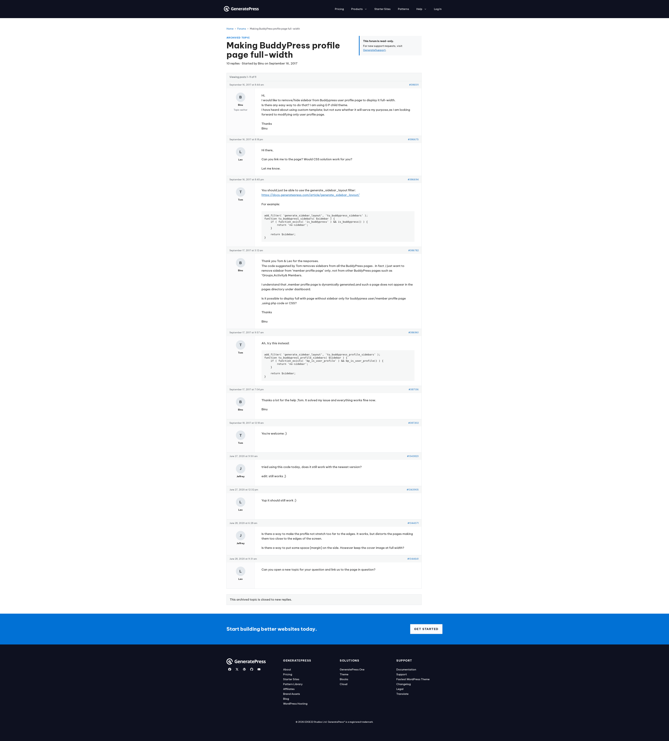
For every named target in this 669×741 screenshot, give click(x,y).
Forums (241, 28)
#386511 (414, 84)
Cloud (343, 684)
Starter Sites (382, 9)
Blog (286, 698)
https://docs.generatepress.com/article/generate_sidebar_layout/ (311, 195)
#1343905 (413, 489)
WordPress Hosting (295, 703)
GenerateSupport (374, 50)
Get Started (426, 629)
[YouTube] (259, 669)
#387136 (414, 389)
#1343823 (413, 456)
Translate (402, 694)
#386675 (413, 139)
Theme (344, 674)
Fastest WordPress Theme (413, 679)
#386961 (413, 332)
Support (401, 674)
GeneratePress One (352, 669)
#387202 (413, 422)
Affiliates (289, 689)
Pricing (339, 9)
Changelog (403, 684)
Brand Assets (291, 694)
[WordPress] (244, 669)
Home (229, 28)
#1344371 (413, 523)
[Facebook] (229, 669)
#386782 (413, 250)
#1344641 (413, 558)
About (287, 669)
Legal (399, 689)
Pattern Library (293, 684)
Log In (438, 9)
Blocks (344, 679)
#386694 (413, 179)
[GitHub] (251, 669)
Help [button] (419, 9)
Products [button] (357, 9)
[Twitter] (237, 669)
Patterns (403, 9)
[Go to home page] (241, 10)
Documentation (406, 669)
